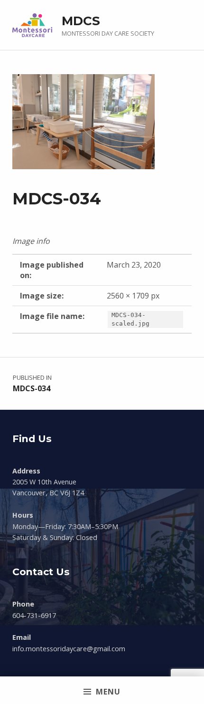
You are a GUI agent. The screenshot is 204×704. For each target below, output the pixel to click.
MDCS (81, 20)
